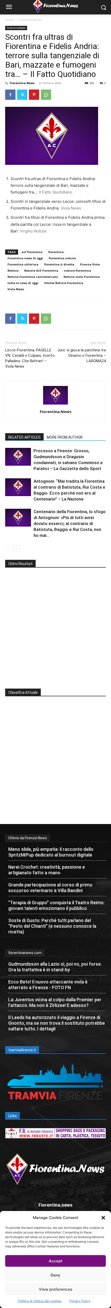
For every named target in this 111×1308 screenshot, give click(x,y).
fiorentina (56, 252)
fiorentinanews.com (25, 953)
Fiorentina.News (22, 83)
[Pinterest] (34, 95)
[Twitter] (22, 95)
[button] (103, 1217)
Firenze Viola (90, 264)
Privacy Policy (79, 1301)
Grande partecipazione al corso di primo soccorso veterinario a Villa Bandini (50, 887)
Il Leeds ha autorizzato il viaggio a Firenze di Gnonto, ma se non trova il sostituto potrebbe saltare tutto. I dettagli (56, 1023)
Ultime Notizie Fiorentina (63, 283)
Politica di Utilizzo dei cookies (39, 1301)
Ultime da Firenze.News (27, 838)
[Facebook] (10, 95)
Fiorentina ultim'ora (22, 264)
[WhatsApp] (46, 95)
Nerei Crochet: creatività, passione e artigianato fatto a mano (46, 869)
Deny (55, 1275)
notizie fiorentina (77, 270)
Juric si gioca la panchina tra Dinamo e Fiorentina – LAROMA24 (81, 355)
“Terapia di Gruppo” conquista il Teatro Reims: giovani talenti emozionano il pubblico (56, 905)
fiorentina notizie (62, 258)
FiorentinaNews (30, 20)
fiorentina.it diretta (59, 264)
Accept (55, 1260)
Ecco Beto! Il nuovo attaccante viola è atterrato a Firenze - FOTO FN (48, 984)
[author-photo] (55, 404)
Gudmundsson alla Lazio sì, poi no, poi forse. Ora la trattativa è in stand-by (55, 966)
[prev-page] (8, 548)
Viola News (15, 289)
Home (9, 20)
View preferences (55, 1289)
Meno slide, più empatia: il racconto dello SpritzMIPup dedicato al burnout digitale (50, 852)
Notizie (13, 270)
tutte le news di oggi (22, 283)
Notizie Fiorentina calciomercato (32, 277)
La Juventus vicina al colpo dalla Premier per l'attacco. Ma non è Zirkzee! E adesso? (54, 1002)
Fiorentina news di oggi (25, 258)
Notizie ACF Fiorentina (41, 270)
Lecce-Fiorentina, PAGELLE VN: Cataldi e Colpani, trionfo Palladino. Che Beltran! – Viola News (30, 358)
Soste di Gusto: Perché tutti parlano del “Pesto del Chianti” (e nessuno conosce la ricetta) (52, 926)
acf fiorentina (32, 252)
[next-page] (16, 548)
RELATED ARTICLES (24, 437)
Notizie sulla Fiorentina (82, 277)
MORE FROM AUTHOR (65, 437)
